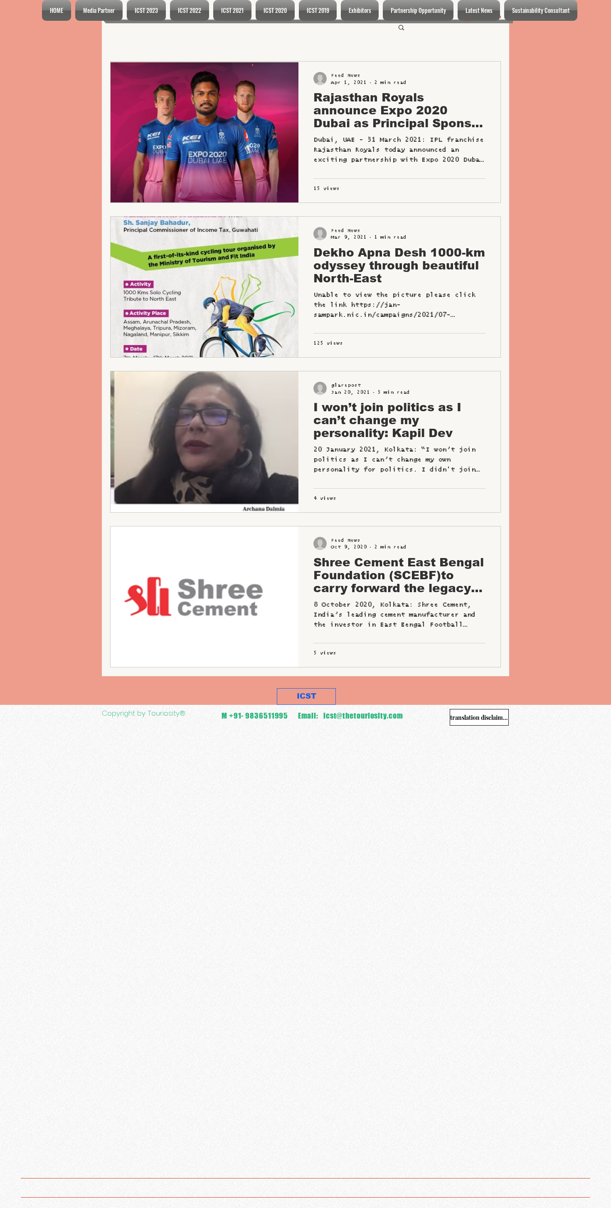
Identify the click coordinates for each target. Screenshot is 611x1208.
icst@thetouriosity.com (363, 715)
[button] (401, 28)
